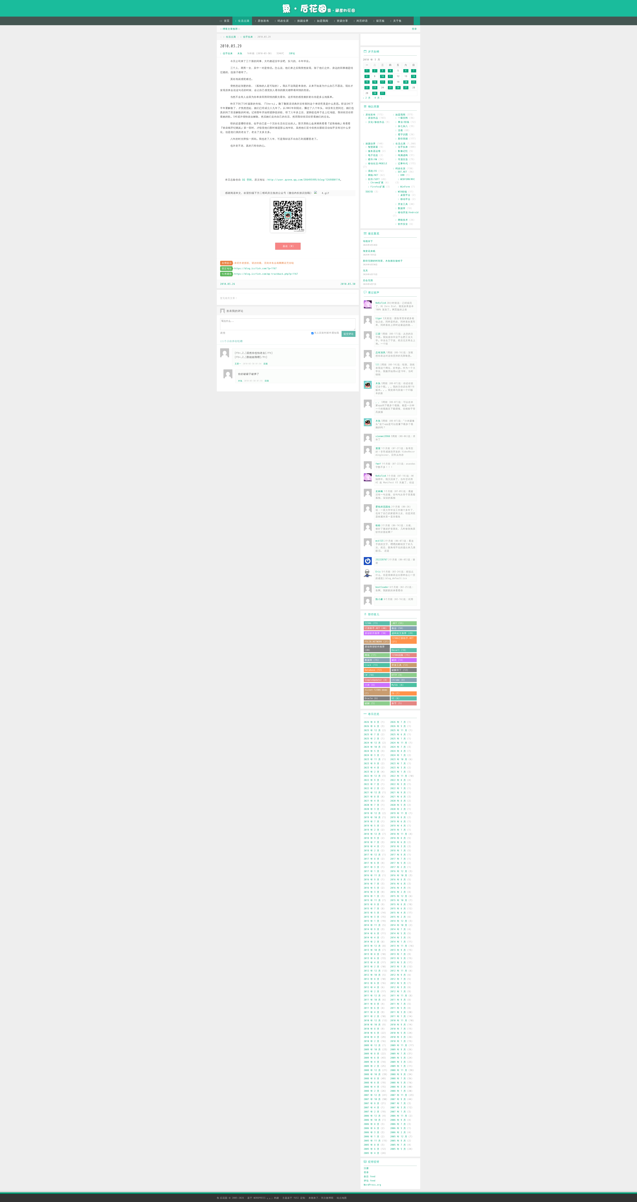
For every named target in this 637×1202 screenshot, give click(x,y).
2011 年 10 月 (372, 999)
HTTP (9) (397, 675)
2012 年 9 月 (398, 975)
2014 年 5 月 (398, 933)
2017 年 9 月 (398, 854)
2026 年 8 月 (371, 722)
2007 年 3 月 (398, 1107)
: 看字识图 (401, 134)
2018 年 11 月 (398, 834)
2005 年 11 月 (372, 1140)
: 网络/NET (371, 175)
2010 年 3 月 (398, 1037)
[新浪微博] (366, 40)
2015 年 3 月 (371, 917)
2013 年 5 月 (398, 958)
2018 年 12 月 (372, 834)
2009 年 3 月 (398, 1062)
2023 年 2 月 (371, 771)
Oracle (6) (371, 698)
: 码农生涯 (282, 21)
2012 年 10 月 (372, 975)
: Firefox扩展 (376, 186)
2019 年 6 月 (398, 821)
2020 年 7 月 (371, 805)
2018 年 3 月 (398, 846)
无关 (365, 270)
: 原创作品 (371, 118)
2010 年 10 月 (372, 1024)
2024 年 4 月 (398, 751)
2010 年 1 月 (398, 1041)
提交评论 (349, 333)
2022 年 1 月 (398, 788)
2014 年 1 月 (398, 941)
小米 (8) (370, 685)
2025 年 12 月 (372, 730)
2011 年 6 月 (371, 1008)
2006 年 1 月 (371, 1136)
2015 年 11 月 (372, 900)
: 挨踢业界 (301, 21)
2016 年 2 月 (398, 892)
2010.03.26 (227, 284)
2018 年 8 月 (398, 838)
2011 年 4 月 (371, 1012)
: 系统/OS (371, 171)
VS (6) (396, 698)
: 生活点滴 (242, 21)
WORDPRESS (263, 1198)
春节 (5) (397, 703)
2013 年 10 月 (372, 950)
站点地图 (342, 1198)
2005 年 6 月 (371, 1149)
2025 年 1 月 (398, 738)
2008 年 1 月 (398, 1091)
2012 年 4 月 (371, 987)
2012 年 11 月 (398, 970)
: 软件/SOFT (372, 179)
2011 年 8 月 (371, 1004)
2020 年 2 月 (398, 809)
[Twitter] (395, 40)
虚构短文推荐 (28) (402, 633)
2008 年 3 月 (398, 1086)
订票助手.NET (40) (376, 628)
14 (413, 76)
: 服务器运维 (373, 151)
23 (374, 87)
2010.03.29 (231, 46)
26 (398, 87)
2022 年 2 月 (371, 788)
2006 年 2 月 (398, 1132)
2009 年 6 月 (371, 1057)
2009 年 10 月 (372, 1049)
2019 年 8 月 (398, 817)
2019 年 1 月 (398, 829)
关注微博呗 (327, 1198)
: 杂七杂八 (401, 126)
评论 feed (369, 1180)
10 (382, 76)
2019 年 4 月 (398, 825)
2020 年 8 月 (398, 800)
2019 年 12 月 (372, 813)
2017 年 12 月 (372, 854)
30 (374, 93)
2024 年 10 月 (372, 747)
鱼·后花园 (222, 1198)
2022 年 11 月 (398, 776)
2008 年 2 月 (371, 1091)
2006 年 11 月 (398, 1115)
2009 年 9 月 (398, 1049)
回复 (266, 363)
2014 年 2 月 (371, 941)
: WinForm (404, 186)
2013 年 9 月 (398, 950)
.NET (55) (398, 623)
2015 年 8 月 (398, 904)
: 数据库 (400, 208)
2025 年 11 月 (398, 730)
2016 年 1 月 (371, 896)
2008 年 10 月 (372, 1074)
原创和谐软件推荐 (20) (375, 648)
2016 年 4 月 (398, 887)
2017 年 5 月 (398, 863)
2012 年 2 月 (371, 991)
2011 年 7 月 (398, 1004)
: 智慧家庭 (371, 147)
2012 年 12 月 (372, 970)
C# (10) (369, 675)
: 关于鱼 (396, 21)
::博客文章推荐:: (230, 29)
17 (382, 82)
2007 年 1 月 (398, 1111)
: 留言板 (379, 21)
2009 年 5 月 (398, 1057)
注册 (366, 1168)
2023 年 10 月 (398, 759)
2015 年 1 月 (371, 921)
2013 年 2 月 (371, 966)
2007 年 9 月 (398, 1099)
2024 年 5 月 (371, 751)
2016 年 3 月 (371, 892)
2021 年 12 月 (372, 792)
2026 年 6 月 (371, 726)
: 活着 (399, 130)
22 (367, 87)
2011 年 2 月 (371, 1016)
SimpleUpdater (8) (376, 680)
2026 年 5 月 (398, 726)
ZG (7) (396, 693)
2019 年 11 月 (398, 813)
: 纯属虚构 (401, 155)
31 (382, 93)
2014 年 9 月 (371, 929)
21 (413, 82)
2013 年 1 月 (398, 966)
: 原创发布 (262, 21)
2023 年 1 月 (398, 771)
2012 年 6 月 (371, 983)
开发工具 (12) (400, 665)
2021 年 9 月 (398, 792)
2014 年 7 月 (398, 929)
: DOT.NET (401, 171)
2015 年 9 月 (371, 904)
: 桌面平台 (404, 195)
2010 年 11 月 (398, 1020)
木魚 (239, 53)
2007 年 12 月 (372, 1095)
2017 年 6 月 (371, 863)
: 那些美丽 (401, 138)
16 (374, 82)
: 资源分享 (341, 21)
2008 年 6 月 (371, 1082)
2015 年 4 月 (398, 912)
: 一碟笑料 (401, 118)
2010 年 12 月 (372, 1020)
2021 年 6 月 (398, 796)
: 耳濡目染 (401, 159)
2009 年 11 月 (398, 1045)
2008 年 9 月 (398, 1074)
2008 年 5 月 (398, 1082)
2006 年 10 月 (372, 1120)
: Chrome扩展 (376, 182)
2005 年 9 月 (398, 1140)
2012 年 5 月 (398, 983)
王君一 (238, 363)
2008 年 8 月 (371, 1078)
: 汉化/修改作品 (374, 122)
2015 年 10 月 (398, 900)
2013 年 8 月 (371, 954)
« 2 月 (367, 97)
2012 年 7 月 (398, 979)
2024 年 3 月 (371, 755)
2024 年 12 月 (372, 742)
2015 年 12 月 (398, 896)
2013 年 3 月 (398, 962)
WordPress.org (372, 1184)
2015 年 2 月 (398, 917)
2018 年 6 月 (398, 842)
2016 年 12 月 (398, 871)
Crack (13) (371, 665)
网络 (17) (370, 655)
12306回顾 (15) (401, 655)
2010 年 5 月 (398, 1033)
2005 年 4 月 (371, 1153)
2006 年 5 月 (398, 1128)
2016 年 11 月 (372, 875)
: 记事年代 (401, 163)
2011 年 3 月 (398, 1012)
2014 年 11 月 (372, 925)
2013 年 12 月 (372, 946)
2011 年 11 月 (398, 995)
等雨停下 (368, 241)
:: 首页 (224, 21)
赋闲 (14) (397, 660)
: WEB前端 (401, 191)
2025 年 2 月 (371, 738)
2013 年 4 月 (371, 962)
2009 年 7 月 (398, 1053)
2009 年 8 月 (371, 1053)
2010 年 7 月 (398, 1028)
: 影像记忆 (401, 151)
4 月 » (378, 97)
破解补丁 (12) (400, 670)
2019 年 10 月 (372, 817)
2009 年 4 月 (371, 1062)
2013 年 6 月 (371, 958)
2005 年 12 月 (398, 1136)
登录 (414, 29)
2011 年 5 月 (398, 1008)
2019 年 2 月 (371, 829)
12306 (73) (371, 623)
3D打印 (369, 191)
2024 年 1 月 (398, 755)
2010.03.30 (348, 284)
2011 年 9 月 (398, 999)
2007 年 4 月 (371, 1107)
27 (406, 87)
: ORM (401, 175)
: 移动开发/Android (407, 212)
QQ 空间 (247, 179)
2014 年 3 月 (398, 937)
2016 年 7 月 (371, 883)
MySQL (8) (398, 685)
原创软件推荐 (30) (375, 633)
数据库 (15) (372, 660)
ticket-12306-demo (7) (376, 692)
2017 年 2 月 (398, 867)
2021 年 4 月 (371, 800)
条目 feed (369, 1176)
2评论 (292, 53)
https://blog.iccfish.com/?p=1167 (255, 268)
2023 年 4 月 (371, 767)
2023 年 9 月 (371, 763)
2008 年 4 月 (371, 1086)
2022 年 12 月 (372, 776)
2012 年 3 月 (398, 987)
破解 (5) (370, 703)
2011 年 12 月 (372, 995)
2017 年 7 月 (398, 858)
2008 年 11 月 (398, 1070)
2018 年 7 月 (371, 842)
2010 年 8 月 (371, 1028)
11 (390, 76)
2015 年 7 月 (371, 908)
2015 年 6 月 (398, 908)
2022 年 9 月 (371, 780)
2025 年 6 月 (398, 734)
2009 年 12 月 (372, 1045)
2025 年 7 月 (371, 734)
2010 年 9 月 (398, 1024)
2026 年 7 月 (398, 722)
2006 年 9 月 (398, 1120)
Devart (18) (399, 650)
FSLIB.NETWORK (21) (377, 641)
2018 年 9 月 (371, 838)
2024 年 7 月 (398, 747)
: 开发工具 (401, 204)
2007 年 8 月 (371, 1103)
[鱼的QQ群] (385, 40)
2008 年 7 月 (398, 1078)
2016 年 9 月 (371, 879)
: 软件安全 (401, 224)
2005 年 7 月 (398, 1144)
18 (390, 82)
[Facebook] (405, 40)
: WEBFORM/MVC (406, 179)
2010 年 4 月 (371, 1037)
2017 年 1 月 (371, 871)
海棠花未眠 (369, 251)
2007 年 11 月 (398, 1095)
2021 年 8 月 (371, 796)
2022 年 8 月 (398, 780)
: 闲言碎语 (361, 21)
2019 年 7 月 (371, 821)
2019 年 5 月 (371, 825)
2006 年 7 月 (398, 1124)
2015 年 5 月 (371, 912)
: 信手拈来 (246, 36)
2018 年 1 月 (398, 850)
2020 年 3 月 (371, 809)
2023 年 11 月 (372, 759)
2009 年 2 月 (371, 1066)
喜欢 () (288, 246)
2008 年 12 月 (372, 1070)
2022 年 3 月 (398, 784)
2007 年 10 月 (372, 1099)
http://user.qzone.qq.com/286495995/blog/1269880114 (304, 179)
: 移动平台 (404, 199)
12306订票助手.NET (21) (403, 640)
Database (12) (373, 670)
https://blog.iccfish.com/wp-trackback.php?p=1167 (266, 274)
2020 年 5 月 (398, 805)
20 (406, 82)
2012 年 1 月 (398, 991)
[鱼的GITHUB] (376, 40)
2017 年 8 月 (371, 858)
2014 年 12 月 (398, 921)
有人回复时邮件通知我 (326, 332)
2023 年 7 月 (398, 763)
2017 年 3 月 (371, 867)
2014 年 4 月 (371, 937)
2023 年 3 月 (398, 767)
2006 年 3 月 (371, 1132)
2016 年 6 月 (398, 883)
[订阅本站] (414, 40)
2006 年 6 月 (371, 1128)
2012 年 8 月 (371, 979)
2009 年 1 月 (398, 1066)
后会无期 (368, 280)
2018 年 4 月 (371, 846)
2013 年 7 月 (398, 954)
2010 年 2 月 (371, 1041)
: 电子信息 (371, 155)
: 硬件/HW (371, 159)
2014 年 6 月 (371, 933)
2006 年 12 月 (372, 1115)
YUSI (296, 1198)
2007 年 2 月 (371, 1111)
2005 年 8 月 (371, 1144)
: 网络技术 (401, 220)
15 (367, 82)
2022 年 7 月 (371, 784)
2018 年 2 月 (371, 850)
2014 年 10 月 (398, 925)
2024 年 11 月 (398, 742)
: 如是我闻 (321, 21)
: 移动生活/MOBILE (376, 163)
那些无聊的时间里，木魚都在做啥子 (383, 260)
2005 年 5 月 (398, 1149)
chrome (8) (398, 680)
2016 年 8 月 (398, 879)
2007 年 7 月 (398, 1103)
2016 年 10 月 (398, 875)
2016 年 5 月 (371, 887)
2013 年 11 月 (398, 946)
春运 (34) (397, 628)
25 (390, 87)
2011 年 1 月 (398, 1016)
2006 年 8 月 (371, 1124)
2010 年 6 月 (371, 1033)
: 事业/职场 (402, 122)
